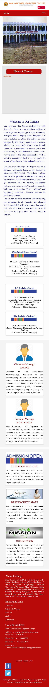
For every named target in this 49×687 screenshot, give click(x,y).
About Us (9, 605)
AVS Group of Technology (33, 682)
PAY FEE (41, 7)
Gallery (8, 616)
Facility (8, 613)
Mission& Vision (12, 609)
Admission (9, 620)
